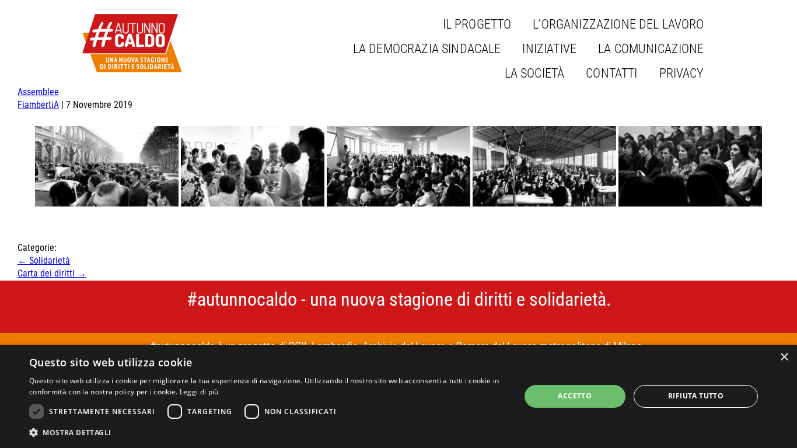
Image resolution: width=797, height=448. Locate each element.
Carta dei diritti (52, 273)
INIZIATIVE (549, 48)
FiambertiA (38, 104)
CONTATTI (611, 73)
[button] (267, 432)
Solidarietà (44, 260)
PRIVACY (681, 73)
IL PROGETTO (477, 24)
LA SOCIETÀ (535, 73)
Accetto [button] (575, 396)
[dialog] (398, 396)
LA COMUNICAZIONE (651, 48)
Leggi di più (199, 392)
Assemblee (38, 91)
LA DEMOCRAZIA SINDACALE (427, 48)
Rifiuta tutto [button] (695, 396)
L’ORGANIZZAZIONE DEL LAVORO (618, 24)
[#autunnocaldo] (132, 43)
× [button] (783, 357)
